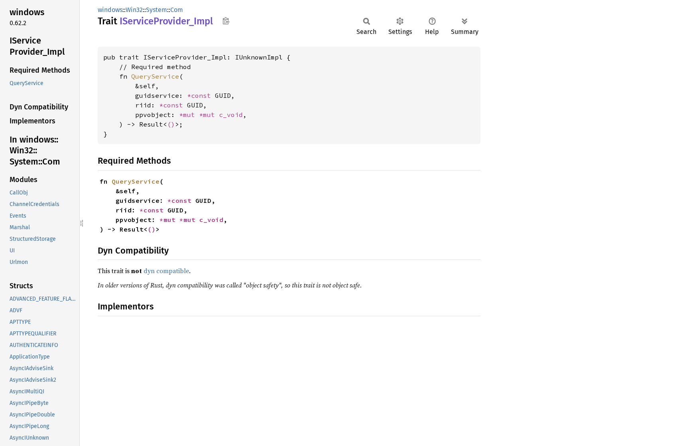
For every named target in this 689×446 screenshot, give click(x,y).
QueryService (155, 76)
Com (176, 10)
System (156, 10)
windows (110, 10)
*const (201, 95)
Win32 (134, 10)
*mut (189, 115)
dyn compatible (166, 270)
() (171, 124)
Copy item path (225, 21)
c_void (231, 115)
